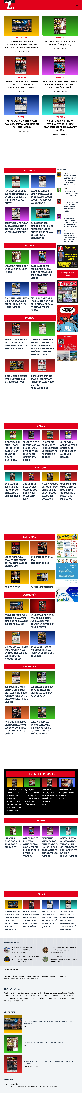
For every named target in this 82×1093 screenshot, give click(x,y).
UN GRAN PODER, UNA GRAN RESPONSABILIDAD (41, 560)
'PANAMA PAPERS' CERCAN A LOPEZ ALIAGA (66, 794)
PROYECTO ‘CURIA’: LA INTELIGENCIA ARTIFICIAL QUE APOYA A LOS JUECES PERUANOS (22, 44)
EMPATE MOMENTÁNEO (42, 587)
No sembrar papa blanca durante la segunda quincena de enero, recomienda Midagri (63, 949)
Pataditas (63, 976)
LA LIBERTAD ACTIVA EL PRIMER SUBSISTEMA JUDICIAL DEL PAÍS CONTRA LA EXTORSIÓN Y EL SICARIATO (42, 621)
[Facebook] (8, 969)
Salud (29, 976)
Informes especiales (11, 979)
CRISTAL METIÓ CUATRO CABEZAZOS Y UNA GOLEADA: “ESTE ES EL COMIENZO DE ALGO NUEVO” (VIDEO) (68, 847)
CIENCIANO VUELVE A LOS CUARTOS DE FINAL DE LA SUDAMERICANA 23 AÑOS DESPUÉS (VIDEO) (43, 304)
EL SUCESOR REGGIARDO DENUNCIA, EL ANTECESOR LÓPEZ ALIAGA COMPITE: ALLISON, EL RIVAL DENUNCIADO (42, 230)
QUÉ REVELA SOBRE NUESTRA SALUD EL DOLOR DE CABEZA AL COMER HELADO (68, 449)
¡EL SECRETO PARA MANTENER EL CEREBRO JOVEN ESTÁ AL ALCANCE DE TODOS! (50, 449)
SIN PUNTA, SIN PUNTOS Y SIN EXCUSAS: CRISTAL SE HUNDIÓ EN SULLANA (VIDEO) (22, 124)
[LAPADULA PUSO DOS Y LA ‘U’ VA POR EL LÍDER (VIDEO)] (60, 26)
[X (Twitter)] (14, 969)
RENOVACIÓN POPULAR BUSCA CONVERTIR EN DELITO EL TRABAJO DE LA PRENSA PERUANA (16, 227)
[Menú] (77, 5)
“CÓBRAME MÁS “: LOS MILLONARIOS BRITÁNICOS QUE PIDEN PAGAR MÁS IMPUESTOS (68, 491)
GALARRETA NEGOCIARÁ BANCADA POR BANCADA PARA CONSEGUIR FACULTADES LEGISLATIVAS (42, 197)
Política (60, 117)
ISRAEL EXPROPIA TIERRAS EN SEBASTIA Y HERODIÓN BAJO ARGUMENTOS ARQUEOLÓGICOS (43, 382)
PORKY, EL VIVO (12, 587)
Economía (22, 37)
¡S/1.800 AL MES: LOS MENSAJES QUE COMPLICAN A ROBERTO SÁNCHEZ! (32, 797)
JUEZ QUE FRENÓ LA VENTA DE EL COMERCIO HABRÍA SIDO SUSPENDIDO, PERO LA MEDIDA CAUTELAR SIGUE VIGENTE (16, 694)
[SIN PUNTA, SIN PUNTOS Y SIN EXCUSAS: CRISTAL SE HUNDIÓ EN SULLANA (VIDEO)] (22, 105)
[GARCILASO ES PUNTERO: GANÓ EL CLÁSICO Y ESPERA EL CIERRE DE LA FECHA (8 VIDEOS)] (60, 65)
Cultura (36, 976)
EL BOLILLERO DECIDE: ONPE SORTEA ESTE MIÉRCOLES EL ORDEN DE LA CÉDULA (41, 691)
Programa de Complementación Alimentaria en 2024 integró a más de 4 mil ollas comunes (25, 949)
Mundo (22, 77)
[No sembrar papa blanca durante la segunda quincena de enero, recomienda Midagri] (45, 950)
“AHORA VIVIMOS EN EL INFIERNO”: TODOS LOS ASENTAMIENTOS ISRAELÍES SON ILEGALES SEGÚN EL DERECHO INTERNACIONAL (42, 347)
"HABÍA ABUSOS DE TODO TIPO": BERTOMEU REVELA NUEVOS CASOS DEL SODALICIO (50, 491)
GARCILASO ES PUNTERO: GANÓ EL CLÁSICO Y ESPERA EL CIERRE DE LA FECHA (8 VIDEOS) (60, 84)
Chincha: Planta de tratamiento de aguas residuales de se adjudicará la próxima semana (63, 959)
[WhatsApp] (5, 969)
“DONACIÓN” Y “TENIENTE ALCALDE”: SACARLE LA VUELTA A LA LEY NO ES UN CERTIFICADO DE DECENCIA (14, 800)
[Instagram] (11, 969)
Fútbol (60, 37)
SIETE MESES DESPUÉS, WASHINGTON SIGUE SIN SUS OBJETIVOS (16, 379)
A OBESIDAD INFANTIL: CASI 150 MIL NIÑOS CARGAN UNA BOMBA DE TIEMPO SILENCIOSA (13, 451)
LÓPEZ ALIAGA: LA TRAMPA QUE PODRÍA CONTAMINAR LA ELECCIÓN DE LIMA (16, 561)
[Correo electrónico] (17, 969)
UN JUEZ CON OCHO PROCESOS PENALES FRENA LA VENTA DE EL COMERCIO (42, 651)
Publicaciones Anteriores (29, 979)
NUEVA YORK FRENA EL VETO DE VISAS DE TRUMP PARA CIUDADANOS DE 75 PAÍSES (22, 84)
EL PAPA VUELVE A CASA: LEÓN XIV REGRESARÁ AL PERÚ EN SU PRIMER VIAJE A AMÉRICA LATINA (41, 728)
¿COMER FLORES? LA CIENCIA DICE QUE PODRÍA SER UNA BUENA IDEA (30, 491)
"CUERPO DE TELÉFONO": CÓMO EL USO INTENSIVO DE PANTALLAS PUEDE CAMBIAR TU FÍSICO (31, 451)
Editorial (45, 976)
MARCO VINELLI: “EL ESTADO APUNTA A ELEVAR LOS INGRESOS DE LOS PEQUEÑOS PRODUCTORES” (17, 653)
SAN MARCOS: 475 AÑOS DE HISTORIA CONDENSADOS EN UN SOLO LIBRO (12, 490)
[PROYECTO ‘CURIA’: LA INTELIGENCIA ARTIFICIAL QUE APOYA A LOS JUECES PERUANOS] (22, 26)
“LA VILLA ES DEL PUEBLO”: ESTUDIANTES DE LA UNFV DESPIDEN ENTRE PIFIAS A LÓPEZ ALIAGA (16, 197)
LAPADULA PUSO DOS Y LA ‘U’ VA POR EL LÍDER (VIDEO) (16, 269)
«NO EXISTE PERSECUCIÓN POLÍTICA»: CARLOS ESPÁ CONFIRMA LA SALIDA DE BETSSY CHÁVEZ (16, 728)
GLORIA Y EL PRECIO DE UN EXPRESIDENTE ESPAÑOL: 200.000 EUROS (49, 797)
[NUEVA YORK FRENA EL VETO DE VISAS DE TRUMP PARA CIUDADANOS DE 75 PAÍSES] (22, 65)
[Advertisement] (41, 151)
